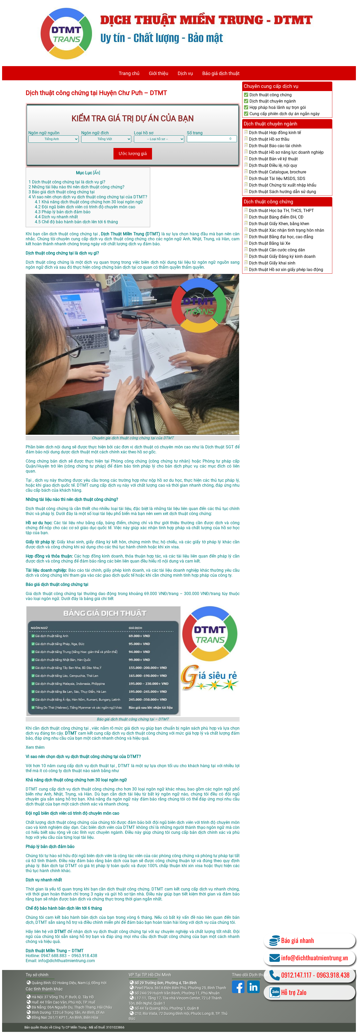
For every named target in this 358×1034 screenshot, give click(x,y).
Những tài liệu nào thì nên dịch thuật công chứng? (76, 186)
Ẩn (96, 172)
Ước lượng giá (133, 153)
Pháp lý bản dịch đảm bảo (62, 211)
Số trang (195, 132)
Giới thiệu (158, 73)
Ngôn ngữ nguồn (43, 132)
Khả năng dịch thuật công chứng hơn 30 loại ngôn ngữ (89, 201)
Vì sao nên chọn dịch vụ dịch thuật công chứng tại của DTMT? (88, 196)
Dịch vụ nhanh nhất (56, 216)
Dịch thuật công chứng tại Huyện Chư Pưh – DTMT (96, 93)
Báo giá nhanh (297, 940)
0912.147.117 (296, 974)
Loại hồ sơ (143, 132)
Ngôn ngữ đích (95, 132)
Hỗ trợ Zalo (293, 992)
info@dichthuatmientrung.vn (314, 957)
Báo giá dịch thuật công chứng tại (62, 191)
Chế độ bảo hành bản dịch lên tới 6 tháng (76, 221)
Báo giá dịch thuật (221, 73)
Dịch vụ (185, 73)
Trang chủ (129, 73)
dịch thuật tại (103, 765)
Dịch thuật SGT (220, 446)
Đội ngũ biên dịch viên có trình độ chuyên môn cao (85, 206)
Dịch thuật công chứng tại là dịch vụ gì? (67, 181)
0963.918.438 (333, 974)
